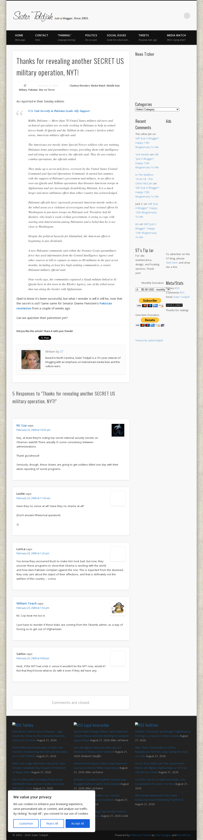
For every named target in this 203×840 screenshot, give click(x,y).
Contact (41, 37)
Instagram (179, 16)
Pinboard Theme (140, 835)
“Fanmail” (67, 37)
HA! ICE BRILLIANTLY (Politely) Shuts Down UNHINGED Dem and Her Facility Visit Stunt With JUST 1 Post (38, 784)
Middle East (113, 85)
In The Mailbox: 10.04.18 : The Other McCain (144, 179)
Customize (26, 823)
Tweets (147, 37)
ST (25, 85)
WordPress (184, 835)
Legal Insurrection (96, 725)
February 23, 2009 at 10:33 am (33, 430)
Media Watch (176, 37)
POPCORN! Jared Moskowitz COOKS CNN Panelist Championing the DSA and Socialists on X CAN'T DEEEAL (39, 752)
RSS (177, 288)
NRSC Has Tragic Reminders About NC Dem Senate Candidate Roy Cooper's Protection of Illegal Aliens (39, 768)
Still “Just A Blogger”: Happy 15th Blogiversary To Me (147, 143)
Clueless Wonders (80, 85)
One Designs (163, 835)
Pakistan (33, 89)
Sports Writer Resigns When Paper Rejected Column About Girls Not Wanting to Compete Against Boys (101, 736)
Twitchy (28, 725)
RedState (151, 725)
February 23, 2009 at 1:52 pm (32, 608)
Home (20, 37)
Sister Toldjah (181, 297)
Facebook (145, 16)
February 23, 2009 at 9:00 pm (32, 658)
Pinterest (162, 16)
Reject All (52, 823)
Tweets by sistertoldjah (149, 340)
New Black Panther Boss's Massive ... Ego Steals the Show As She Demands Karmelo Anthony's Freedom (38, 736)
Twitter (154, 16)
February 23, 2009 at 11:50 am (33, 498)
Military (23, 89)
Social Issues (118, 37)
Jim (137, 224)
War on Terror (47, 89)
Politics (91, 37)
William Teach (26, 603)
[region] (51, 811)
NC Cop (21, 425)
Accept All (77, 823)
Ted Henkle (142, 154)
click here (172, 262)
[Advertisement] (178, 183)
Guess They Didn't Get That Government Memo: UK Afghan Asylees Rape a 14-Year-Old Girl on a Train (161, 768)
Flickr (170, 16)
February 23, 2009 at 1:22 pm (32, 553)
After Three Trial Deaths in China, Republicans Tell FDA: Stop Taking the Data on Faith (161, 752)
